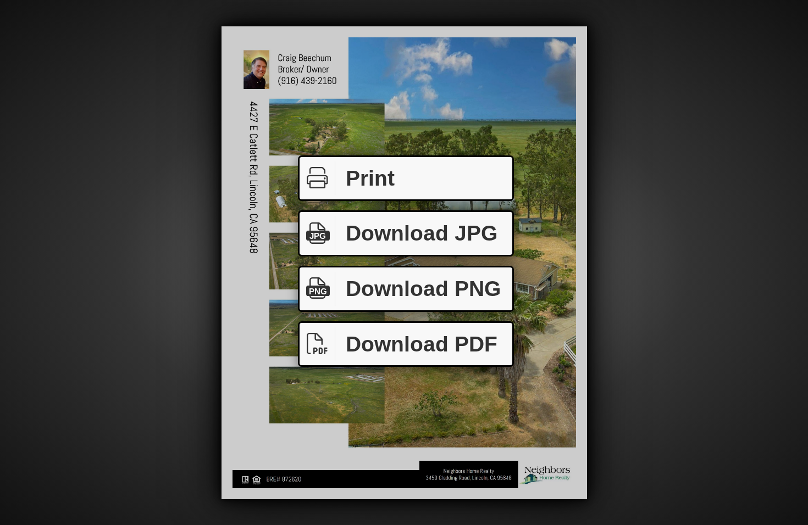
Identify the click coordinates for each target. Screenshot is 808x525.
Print (370, 178)
